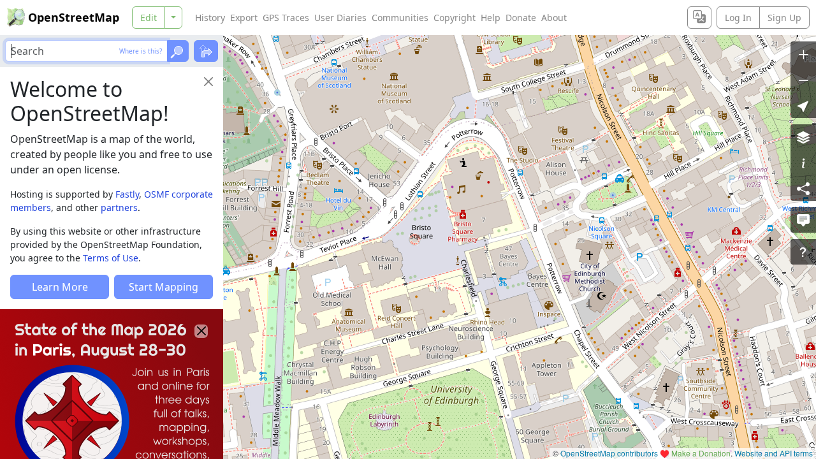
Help (490, 17)
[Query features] (803, 252)
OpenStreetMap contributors (609, 453)
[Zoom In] (803, 54)
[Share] (803, 188)
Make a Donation (701, 453)
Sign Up (784, 17)
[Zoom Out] (803, 79)
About (554, 17)
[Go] (178, 51)
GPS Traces (286, 17)
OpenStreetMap (73, 17)
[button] (803, 105)
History (210, 17)
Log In (738, 17)
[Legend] (803, 162)
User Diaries (340, 17)
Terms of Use (110, 258)
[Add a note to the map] (803, 220)
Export (244, 17)
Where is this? (140, 51)
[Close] (208, 81)
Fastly (127, 194)
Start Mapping (163, 287)
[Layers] (803, 137)
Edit (148, 17)
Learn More (60, 287)
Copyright (454, 17)
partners (119, 207)
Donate (521, 17)
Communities (400, 17)
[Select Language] (699, 17)
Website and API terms (773, 453)
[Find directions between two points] (206, 51)
